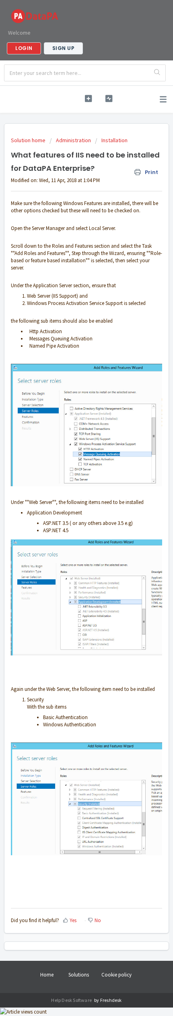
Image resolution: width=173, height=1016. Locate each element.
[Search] (157, 73)
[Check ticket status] (109, 98)
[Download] (71, 514)
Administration (73, 140)
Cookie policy (116, 974)
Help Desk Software (72, 1000)
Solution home (29, 140)
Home (47, 974)
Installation (114, 140)
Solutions (78, 974)
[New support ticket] (88, 98)
